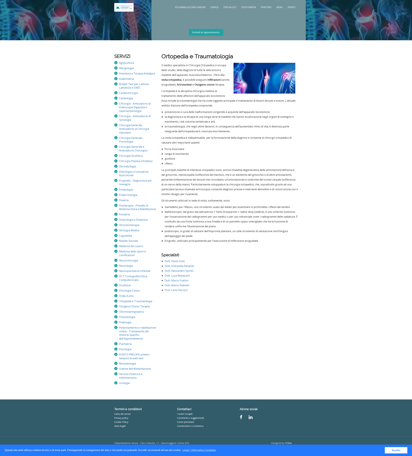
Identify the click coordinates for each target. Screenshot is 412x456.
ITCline (288, 443)
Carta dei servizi (122, 413)
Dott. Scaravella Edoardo (179, 266)
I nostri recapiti (184, 413)
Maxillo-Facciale (128, 241)
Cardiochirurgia (128, 93)
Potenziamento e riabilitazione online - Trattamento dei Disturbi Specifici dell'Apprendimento (137, 333)
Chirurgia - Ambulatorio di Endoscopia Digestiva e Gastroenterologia (135, 107)
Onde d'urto (126, 296)
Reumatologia (127, 363)
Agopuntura (126, 63)
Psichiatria (125, 344)
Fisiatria (124, 200)
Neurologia (126, 266)
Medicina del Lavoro (131, 246)
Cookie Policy (121, 421)
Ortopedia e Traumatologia (135, 301)
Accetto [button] (396, 450)
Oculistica (125, 285)
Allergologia (126, 68)
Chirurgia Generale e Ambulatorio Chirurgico (133, 148)
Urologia (124, 383)
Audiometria (126, 79)
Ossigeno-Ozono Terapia (134, 306)
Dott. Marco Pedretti (177, 285)
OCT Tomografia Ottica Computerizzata (133, 278)
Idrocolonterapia (129, 225)
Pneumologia (127, 317)
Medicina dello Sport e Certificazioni (132, 253)
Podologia (125, 322)
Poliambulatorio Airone (190, 7)
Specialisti (229, 7)
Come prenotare (185, 421)
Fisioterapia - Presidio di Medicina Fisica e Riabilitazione (137, 207)
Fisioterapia (248, 7)
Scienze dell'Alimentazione (135, 368)
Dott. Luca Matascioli (177, 275)
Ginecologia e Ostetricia (133, 219)
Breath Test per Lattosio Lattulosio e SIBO (134, 86)
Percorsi (266, 7)
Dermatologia (127, 166)
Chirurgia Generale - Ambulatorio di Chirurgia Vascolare (134, 128)
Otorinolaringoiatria (131, 311)
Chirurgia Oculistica (131, 156)
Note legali (120, 425)
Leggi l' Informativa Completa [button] (199, 450)
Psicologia (125, 349)
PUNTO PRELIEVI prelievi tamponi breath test (134, 356)
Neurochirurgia (128, 260)
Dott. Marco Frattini (176, 280)
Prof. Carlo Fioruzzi (176, 290)
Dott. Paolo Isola (175, 261)
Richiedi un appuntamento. (206, 32)
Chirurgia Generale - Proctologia (131, 139)
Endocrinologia (128, 195)
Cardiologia (126, 98)
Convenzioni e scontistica (190, 425)
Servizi (215, 7)
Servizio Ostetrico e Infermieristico (130, 375)
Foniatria (124, 214)
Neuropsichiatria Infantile (134, 271)
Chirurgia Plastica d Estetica (135, 161)
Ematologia (126, 189)
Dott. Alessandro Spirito (179, 271)
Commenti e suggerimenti (190, 417)
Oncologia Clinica (129, 290)
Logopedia (125, 235)
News (279, 7)
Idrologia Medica (129, 230)
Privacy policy (121, 417)
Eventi (291, 7)
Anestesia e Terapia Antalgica (137, 73)
